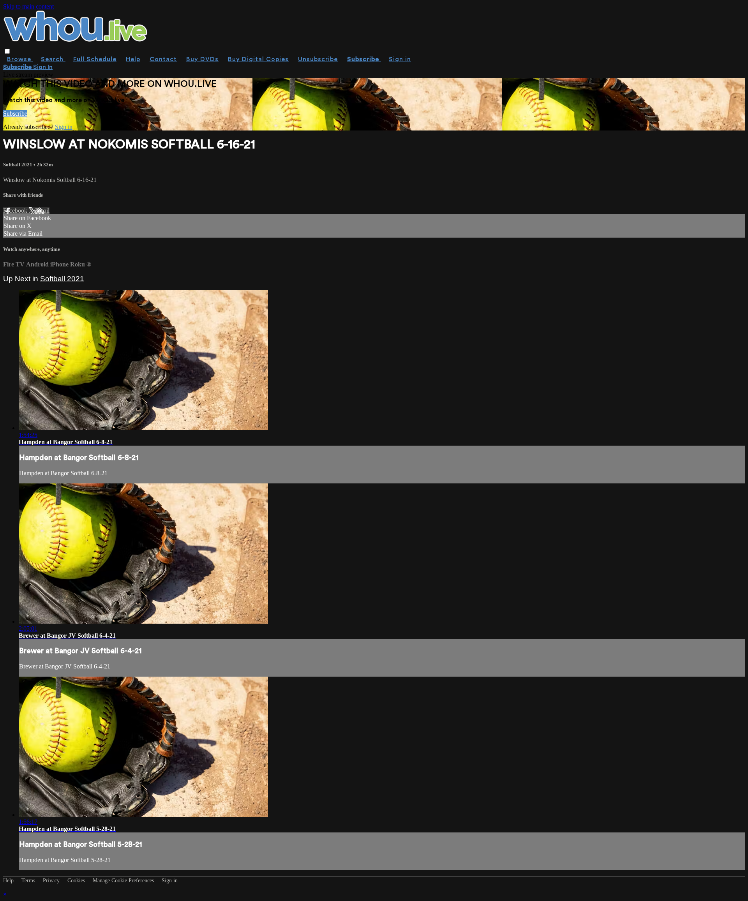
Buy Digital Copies (258, 59)
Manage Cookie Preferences (124, 880)
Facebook (16, 210)
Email (42, 210)
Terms (29, 880)
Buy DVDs (202, 59)
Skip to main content (28, 6)
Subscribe (15, 113)
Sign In (43, 67)
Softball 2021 (18, 165)
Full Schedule (94, 59)
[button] (7, 51)
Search (53, 59)
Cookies (76, 880)
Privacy (52, 880)
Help (133, 59)
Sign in (400, 59)
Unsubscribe (318, 59)
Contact (163, 59)
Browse (20, 59)
